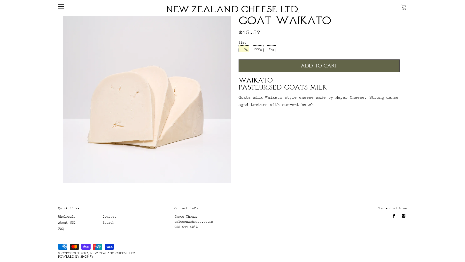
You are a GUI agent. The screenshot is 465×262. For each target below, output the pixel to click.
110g (244, 49)
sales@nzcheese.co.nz (193, 221)
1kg (271, 49)
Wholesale (67, 216)
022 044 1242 (186, 226)
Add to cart (319, 65)
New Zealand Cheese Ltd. (113, 253)
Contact (109, 216)
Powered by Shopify (75, 256)
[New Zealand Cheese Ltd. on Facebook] (394, 217)
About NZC (67, 222)
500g (258, 49)
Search (108, 222)
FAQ (61, 228)
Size (242, 42)
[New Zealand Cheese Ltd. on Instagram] (403, 217)
